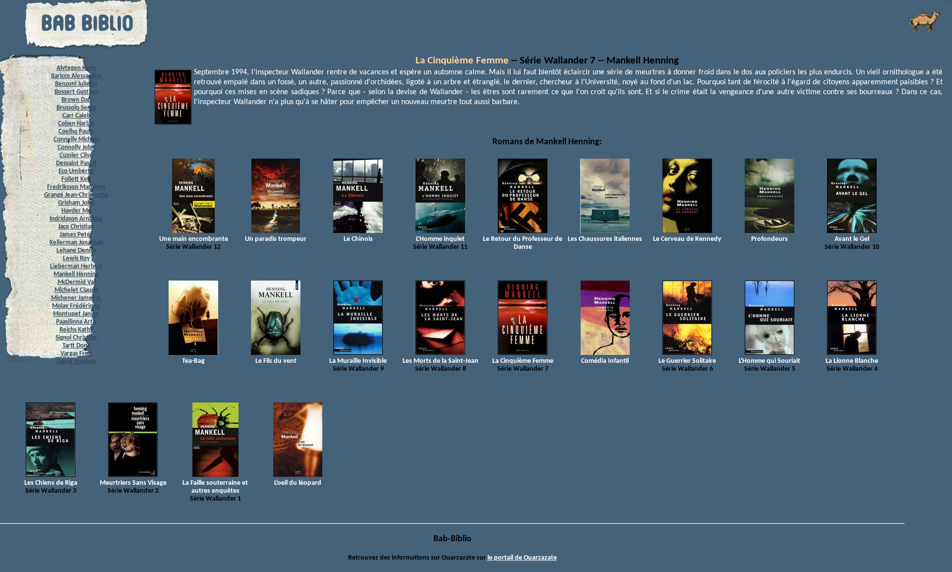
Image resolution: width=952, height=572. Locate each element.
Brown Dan (76, 100)
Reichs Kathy (76, 330)
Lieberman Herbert (76, 266)
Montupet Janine (76, 314)
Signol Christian (76, 338)
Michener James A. (76, 298)
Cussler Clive (76, 155)
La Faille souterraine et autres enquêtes (215, 487)
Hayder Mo (76, 211)
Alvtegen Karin (76, 68)
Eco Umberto (76, 171)
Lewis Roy (76, 258)
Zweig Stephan (76, 361)
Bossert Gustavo (76, 92)
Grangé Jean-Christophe (76, 195)
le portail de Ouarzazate (522, 558)
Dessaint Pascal (76, 163)
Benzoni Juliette (76, 84)
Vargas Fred (76, 353)
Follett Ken (76, 179)
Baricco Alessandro (76, 76)
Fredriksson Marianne (76, 187)
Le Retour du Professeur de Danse (522, 243)
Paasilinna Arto (76, 322)
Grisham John (76, 203)
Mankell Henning (76, 274)
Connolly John (76, 147)
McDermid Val (76, 282)
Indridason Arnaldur (76, 219)
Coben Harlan (76, 123)
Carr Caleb (76, 116)
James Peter (76, 234)
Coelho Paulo (76, 131)
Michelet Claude (76, 290)
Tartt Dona (76, 346)
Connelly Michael (76, 139)
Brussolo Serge (76, 108)
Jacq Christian (76, 227)
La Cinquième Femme (462, 61)
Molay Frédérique (76, 306)
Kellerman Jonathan (76, 242)
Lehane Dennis (76, 250)
